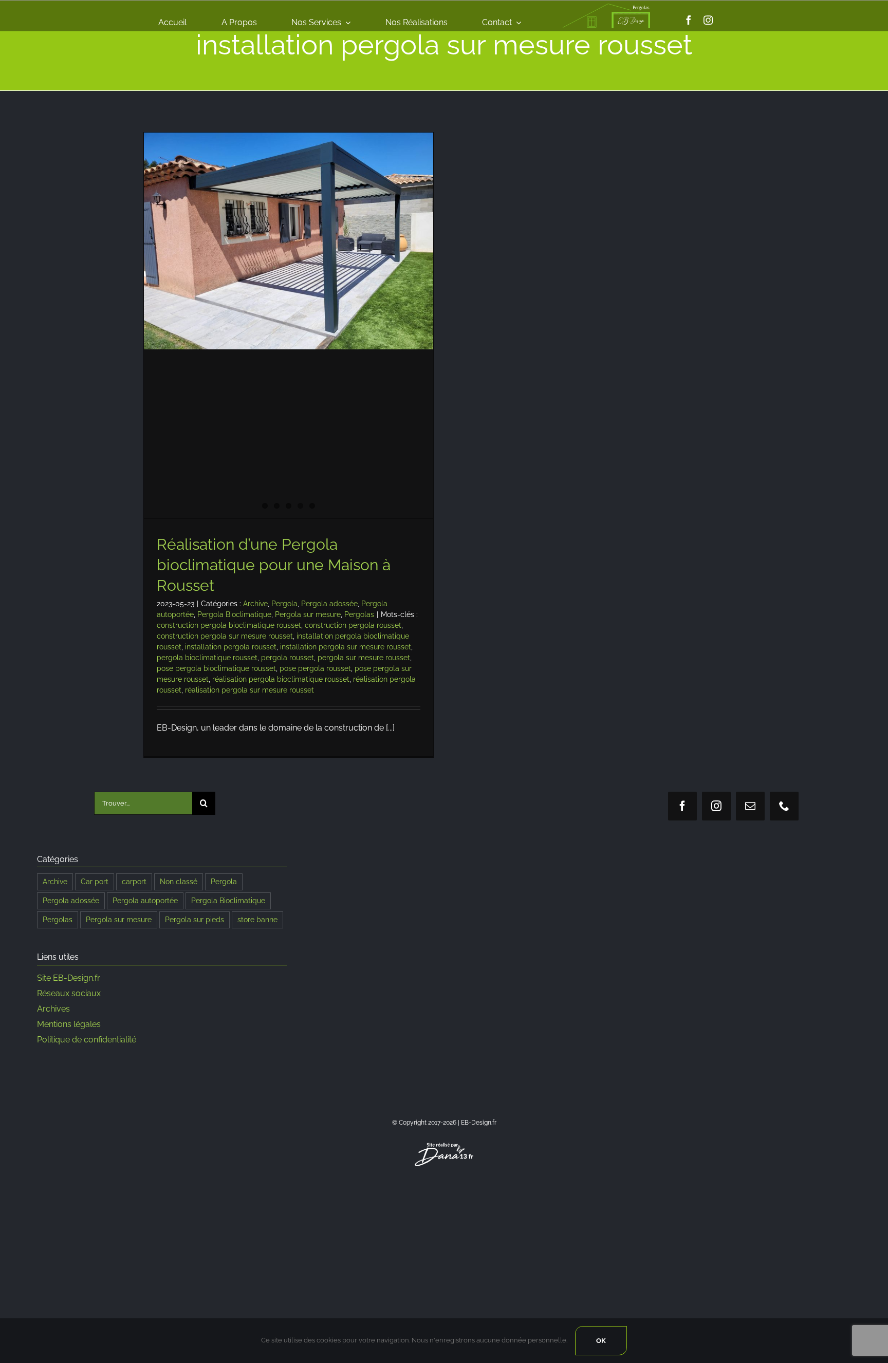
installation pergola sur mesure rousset (345, 647)
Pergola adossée (329, 604)
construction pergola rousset (353, 625)
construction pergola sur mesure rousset (225, 636)
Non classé (178, 881)
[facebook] (688, 20)
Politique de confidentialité (86, 1039)
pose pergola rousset (315, 668)
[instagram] (708, 20)
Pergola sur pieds (194, 919)
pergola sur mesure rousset (364, 658)
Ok (601, 1341)
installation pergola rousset (230, 647)
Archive (255, 604)
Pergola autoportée (145, 900)
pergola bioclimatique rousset (207, 658)
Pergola (284, 604)
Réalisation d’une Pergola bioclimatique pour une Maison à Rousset (274, 564)
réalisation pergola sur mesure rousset (249, 690)
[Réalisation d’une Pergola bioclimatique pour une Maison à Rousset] (288, 241)
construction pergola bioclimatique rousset (229, 625)
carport (134, 881)
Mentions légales (69, 1024)
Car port (94, 881)
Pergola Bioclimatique (234, 614)
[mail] (750, 806)
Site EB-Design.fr (68, 978)
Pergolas (359, 614)
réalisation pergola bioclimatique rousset (280, 679)
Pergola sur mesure (308, 614)
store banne (257, 919)
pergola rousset (287, 658)
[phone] (784, 806)
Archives (53, 1009)
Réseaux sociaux (69, 993)
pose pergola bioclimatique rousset (216, 668)
